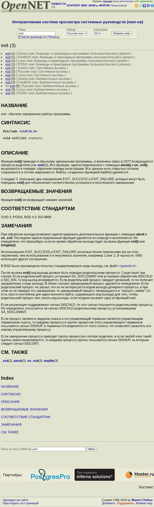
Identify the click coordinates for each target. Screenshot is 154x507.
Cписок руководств (32, 37)
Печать (53, 37)
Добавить (108, 503)
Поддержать (125, 503)
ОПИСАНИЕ (10, 402)
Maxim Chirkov (142, 500)
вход (115, 1)
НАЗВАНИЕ (10, 386)
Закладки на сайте (15, 500)
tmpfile (49, 360)
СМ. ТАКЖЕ (10, 432)
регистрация (126, 1)
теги (123, 5)
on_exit (32, 360)
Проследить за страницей (20, 503)
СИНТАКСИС (11, 394)
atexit (18, 360)
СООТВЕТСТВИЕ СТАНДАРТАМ (25, 417)
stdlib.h (28, 131)
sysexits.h (127, 266)
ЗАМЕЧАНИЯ (11, 424)
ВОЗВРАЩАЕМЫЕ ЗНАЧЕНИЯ (24, 409)
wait (40, 165)
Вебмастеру (144, 503)
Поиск (115, 5)
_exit (4, 360)
